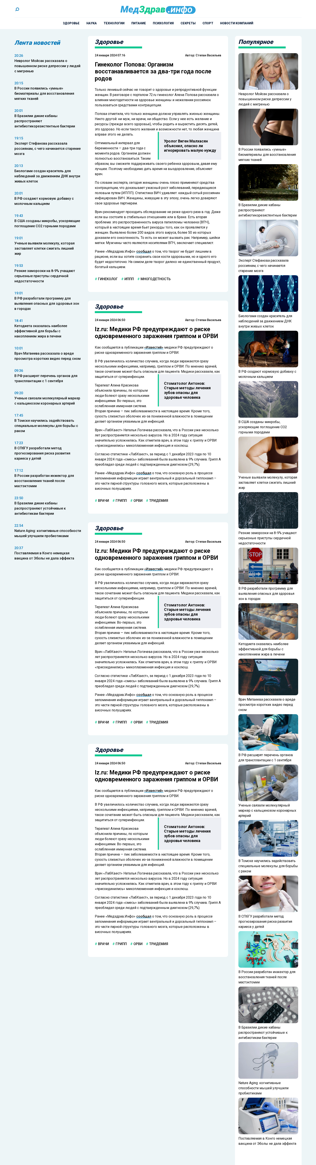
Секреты (188, 23)
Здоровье (71, 23)
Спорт (207, 23)
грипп (121, 501)
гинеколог (107, 279)
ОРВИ (138, 501)
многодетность (155, 279)
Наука (91, 23)
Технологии (114, 23)
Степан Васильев (208, 55)
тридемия (158, 501)
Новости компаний (236, 23)
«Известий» (153, 347)
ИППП (129, 279)
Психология (163, 23)
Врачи (103, 501)
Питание (138, 23)
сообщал (143, 251)
